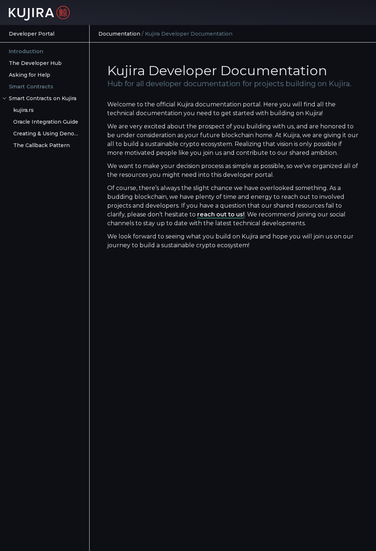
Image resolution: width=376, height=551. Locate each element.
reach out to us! (221, 214)
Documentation (119, 33)
